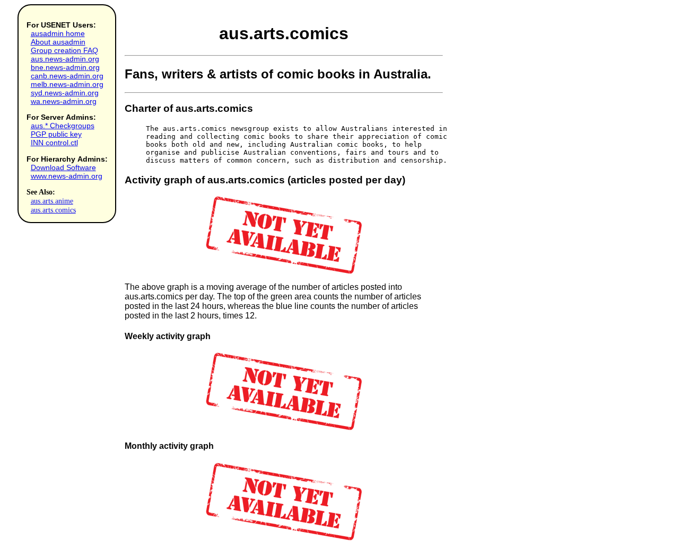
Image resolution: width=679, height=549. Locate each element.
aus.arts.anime (52, 201)
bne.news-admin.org (65, 67)
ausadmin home (58, 33)
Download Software (63, 167)
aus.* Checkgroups (62, 125)
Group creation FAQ (64, 50)
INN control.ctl (54, 142)
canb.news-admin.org (67, 76)
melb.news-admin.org (67, 84)
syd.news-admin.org (65, 92)
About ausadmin (58, 42)
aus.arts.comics (53, 210)
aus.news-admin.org (65, 59)
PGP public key (56, 134)
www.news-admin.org (66, 176)
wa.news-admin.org (64, 101)
